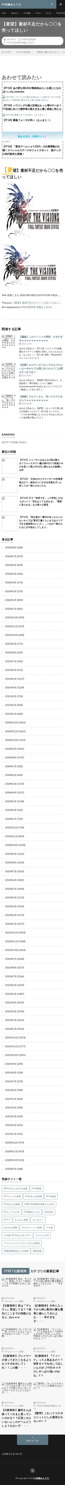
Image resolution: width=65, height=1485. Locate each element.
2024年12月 (11, 722)
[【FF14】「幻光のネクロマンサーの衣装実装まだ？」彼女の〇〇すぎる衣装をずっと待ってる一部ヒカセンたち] (9, 485)
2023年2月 (11, 915)
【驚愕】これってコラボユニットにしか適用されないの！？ (48, 1417)
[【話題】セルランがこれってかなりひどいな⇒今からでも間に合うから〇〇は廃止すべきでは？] (9, 370)
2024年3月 (11, 801)
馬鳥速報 (37, 1250)
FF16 (38, 13)
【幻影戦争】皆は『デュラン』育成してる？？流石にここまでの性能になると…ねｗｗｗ (16, 1311)
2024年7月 (11, 766)
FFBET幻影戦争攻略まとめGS (20, 42)
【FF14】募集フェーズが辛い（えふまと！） (27, 120)
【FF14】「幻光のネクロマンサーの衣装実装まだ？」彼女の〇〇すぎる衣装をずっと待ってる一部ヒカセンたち (41, 482)
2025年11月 (11, 626)
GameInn (48, 1211)
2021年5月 (11, 1099)
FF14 (48, 13)
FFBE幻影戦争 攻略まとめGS (36, 307)
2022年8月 (11, 967)
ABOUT (14, 13)
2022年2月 (11, 1020)
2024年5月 (11, 783)
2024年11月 (11, 731)
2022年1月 (11, 1028)
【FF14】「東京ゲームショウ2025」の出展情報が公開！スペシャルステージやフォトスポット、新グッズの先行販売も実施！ (32, 150)
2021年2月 (11, 1125)
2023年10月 (11, 845)
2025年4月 (11, 687)
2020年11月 (11, 1151)
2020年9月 (11, 1169)
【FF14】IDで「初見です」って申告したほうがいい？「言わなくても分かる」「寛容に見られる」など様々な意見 (41, 501)
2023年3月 (11, 906)
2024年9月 (11, 748)
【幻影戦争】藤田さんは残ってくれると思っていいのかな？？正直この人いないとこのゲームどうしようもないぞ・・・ (16, 1417)
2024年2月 (11, 810)
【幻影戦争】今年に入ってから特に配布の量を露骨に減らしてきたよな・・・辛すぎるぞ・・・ (48, 1313)
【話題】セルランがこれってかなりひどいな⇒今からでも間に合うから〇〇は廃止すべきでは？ (41, 368)
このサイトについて (12, 1453)
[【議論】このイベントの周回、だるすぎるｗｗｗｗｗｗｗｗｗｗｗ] (9, 342)
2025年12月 (11, 617)
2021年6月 (11, 1090)
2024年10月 (11, 740)
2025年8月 (11, 652)
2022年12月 (11, 932)
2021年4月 (11, 1107)
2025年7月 (11, 661)
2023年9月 (11, 853)
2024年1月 (11, 818)
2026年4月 (11, 582)
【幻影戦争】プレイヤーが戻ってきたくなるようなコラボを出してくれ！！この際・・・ (16, 1361)
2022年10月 (11, 950)
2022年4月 (11, 1002)
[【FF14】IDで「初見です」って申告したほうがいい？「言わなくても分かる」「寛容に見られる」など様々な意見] (9, 504)
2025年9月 (11, 643)
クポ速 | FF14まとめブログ (17, 1235)
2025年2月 (11, 705)
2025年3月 (11, 696)
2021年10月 (11, 1055)
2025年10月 (11, 635)
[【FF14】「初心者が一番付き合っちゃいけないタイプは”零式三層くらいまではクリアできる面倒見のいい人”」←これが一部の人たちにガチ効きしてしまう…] (9, 523)
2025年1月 (11, 713)
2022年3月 (11, 1011)
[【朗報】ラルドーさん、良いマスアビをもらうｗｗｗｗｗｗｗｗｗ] (9, 402)
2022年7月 (11, 976)
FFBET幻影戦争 (28, 39)
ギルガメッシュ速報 (31, 1227)
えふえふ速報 (21, 1219)
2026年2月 (11, 600)
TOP (4, 13)
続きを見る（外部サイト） (32, 136)
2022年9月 (11, 958)
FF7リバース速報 (12, 1196)
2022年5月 (11, 993)
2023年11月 (11, 836)
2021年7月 (11, 1081)
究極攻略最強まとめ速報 (16, 1250)
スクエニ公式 (42, 1235)
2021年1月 (11, 1134)
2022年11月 (11, 941)
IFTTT (7, 1219)
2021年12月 (11, 1037)
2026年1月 (11, 608)
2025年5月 (11, 678)
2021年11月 (11, 1046)
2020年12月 (11, 1142)
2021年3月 (11, 1116)
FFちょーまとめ (12, 1211)
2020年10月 (11, 1160)
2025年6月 (11, 670)
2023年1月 (11, 923)
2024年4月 (11, 792)
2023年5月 (11, 888)
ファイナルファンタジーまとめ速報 (22, 1243)
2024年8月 (11, 757)
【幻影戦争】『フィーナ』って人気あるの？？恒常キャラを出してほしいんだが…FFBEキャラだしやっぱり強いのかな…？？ (48, 1365)
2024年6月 (11, 775)
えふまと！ (38, 1219)
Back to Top (32, 1440)
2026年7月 (11, 556)
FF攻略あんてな (32, 1211)
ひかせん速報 (10, 1227)
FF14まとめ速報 (33, 1196)
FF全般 (27, 13)
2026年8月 (11, 547)
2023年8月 (11, 862)
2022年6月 (11, 985)
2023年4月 (11, 897)
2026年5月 (11, 573)
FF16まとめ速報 (12, 1204)
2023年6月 (11, 880)
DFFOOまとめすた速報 (15, 1188)
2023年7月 (11, 871)
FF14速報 (51, 1196)
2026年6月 (11, 565)
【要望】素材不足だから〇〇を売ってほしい (36, 302)
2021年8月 (11, 1072)
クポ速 (49, 1227)
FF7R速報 (36, 1188)
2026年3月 (11, 591)
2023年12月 (11, 827)
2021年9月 (11, 1063)
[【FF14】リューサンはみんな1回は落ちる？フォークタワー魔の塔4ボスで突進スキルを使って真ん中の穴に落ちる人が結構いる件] (9, 466)
